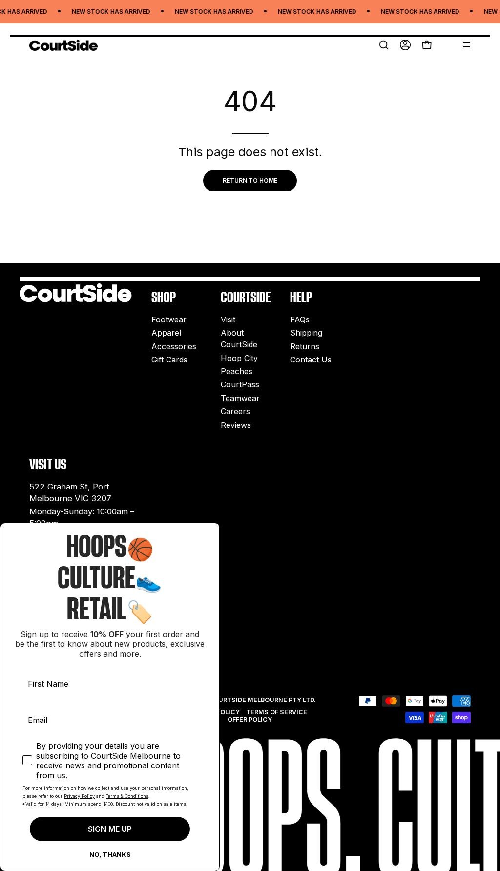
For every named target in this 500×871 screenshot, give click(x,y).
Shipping (306, 333)
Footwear (169, 319)
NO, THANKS (110, 854)
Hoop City (239, 358)
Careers (235, 411)
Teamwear (240, 398)
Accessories (173, 346)
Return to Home (250, 180)
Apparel (166, 333)
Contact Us (311, 359)
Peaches (236, 371)
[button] (383, 45)
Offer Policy (250, 719)
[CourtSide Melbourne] (63, 45)
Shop (163, 297)
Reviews (236, 425)
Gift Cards (169, 359)
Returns (304, 346)
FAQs (300, 319)
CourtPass (240, 385)
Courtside (246, 297)
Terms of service (276, 712)
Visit (228, 319)
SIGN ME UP (110, 829)
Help (301, 297)
